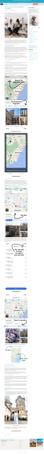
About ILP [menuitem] (6, 4)
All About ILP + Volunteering (33, 31)
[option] (33, 20)
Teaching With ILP (32, 41)
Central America (32, 34)
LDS (30, 37)
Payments (20, 446)
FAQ (19, 442)
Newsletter (20, 447)
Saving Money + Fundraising (33, 39)
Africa (30, 30)
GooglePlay (9, 63)
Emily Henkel (8, 10)
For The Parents (31, 36)
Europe (31, 35)
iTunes (6, 63)
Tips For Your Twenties (32, 42)
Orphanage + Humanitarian (33, 38)
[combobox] (33, 27)
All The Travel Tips (32, 32)
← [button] (28, 20)
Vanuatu (30, 43)
